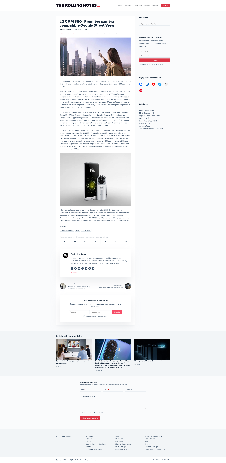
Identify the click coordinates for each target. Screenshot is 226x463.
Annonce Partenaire (146, 110)
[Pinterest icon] (86, 268)
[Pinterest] (85, 241)
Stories (117, 436)
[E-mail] (126, 241)
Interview (142, 123)
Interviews (155, 5)
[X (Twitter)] (75, 241)
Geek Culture (149, 441)
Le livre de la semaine (94, 449)
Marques (142, 126)
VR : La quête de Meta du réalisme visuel (148, 361)
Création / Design (151, 447)
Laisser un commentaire (90, 418)
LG (77, 230)
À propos (145, 459)
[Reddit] (105, 241)
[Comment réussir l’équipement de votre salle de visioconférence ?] (74, 349)
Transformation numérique (141, 5)
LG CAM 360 (86, 230)
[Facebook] (65, 241)
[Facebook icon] (72, 268)
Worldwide (119, 439)
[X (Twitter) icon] (82, 268)
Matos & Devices (66, 29)
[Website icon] (79, 268)
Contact (152, 459)
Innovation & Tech (146, 121)
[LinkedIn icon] (75, 268)
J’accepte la (96, 316)
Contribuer (166, 5)
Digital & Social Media (147, 116)
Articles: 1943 (74, 272)
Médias (88, 447)
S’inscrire (117, 312)
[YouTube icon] (93, 268)
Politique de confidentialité (163, 459)
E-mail (106, 390)
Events (141, 118)
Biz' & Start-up (144, 113)
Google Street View (67, 230)
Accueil (120, 5)
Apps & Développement (153, 436)
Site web (129, 390)
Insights (89, 441)
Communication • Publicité (95, 444)
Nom (83, 390)
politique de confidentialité (99, 316)
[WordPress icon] (89, 268)
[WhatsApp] (116, 241)
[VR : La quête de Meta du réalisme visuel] (152, 349)
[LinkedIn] (95, 241)
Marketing (128, 5)
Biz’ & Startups (120, 447)
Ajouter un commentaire (89, 396)
